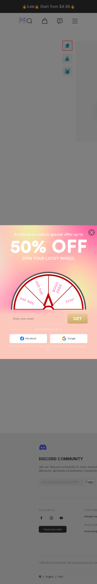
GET (77, 318)
